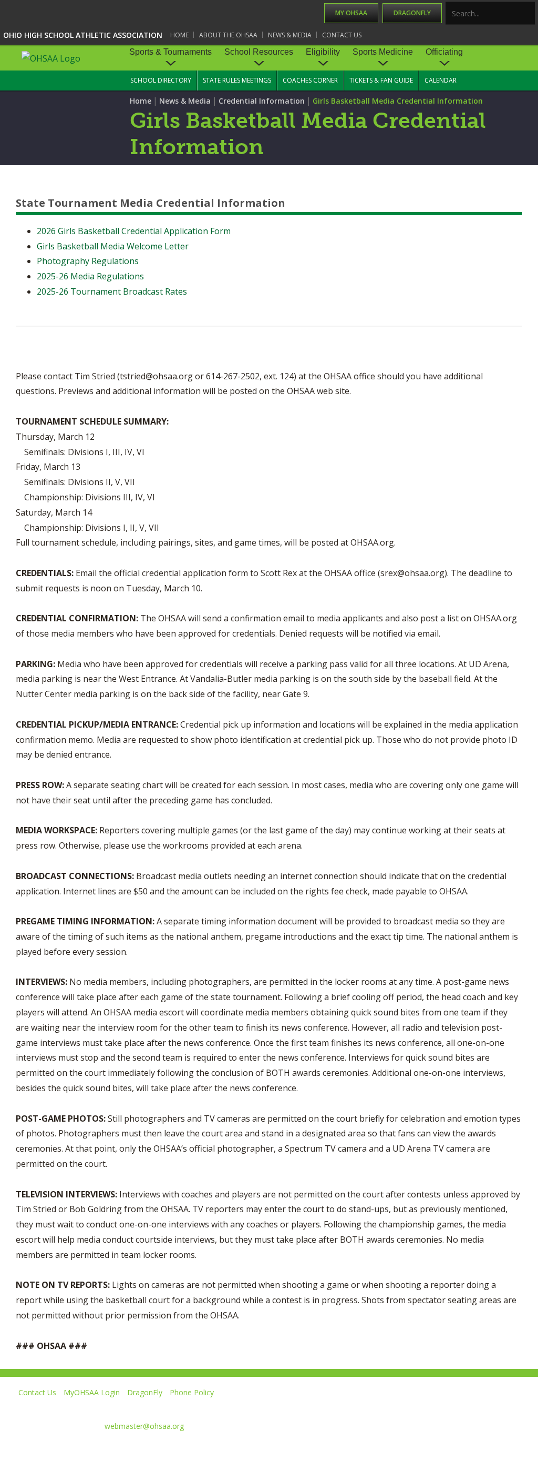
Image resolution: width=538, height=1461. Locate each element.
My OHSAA (351, 12)
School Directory (160, 80)
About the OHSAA (228, 35)
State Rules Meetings (237, 80)
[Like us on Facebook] (333, 1407)
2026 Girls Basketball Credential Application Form (134, 231)
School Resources (258, 51)
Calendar (441, 80)
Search (527, 14)
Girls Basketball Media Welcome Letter (113, 246)
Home (179, 35)
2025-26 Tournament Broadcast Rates (112, 291)
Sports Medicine (383, 51)
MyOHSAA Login (92, 1392)
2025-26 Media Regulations (90, 276)
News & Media (290, 35)
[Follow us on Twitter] (377, 1407)
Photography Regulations (88, 261)
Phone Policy (192, 1392)
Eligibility (323, 51)
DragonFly (412, 12)
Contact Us (341, 35)
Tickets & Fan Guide (381, 80)
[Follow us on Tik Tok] (520, 1407)
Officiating (444, 51)
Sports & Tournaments (170, 51)
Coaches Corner (310, 80)
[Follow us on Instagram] (472, 1407)
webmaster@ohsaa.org (144, 1426)
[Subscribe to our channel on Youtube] (424, 1407)
